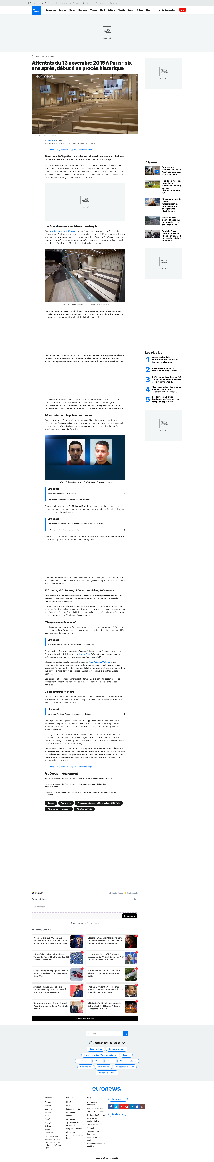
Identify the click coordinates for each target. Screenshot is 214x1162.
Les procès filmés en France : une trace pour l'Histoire (69, 714)
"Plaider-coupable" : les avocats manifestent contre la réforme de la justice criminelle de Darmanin (80, 793)
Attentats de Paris (84, 809)
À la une (151, 162)
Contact (90, 1128)
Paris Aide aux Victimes (99, 662)
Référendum (85, 1067)
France (52, 56)
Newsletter (116, 1114)
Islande (126, 1055)
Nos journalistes (51, 1136)
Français (33, 3)
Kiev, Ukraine (103, 1067)
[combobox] (120, 3)
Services (69, 1098)
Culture (111, 10)
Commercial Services (95, 1108)
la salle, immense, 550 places (63, 231)
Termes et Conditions (95, 1112)
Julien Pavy (51, 140)
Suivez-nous (71, 1116)
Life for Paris (84, 654)
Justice (51, 803)
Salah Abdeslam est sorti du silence (62, 493)
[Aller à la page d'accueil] (36, 10)
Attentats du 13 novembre (59, 809)
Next (102, 10)
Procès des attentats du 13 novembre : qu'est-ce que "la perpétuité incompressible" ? (79, 778)
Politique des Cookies (96, 1115)
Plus (89, 1098)
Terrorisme (66, 803)
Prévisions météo (73, 1109)
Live (182, 10)
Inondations (83, 1061)
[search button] (108, 3)
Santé (130, 10)
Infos (37, 56)
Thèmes (48, 1098)
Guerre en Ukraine (116, 1049)
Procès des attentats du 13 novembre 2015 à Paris (99, 803)
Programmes (50, 1133)
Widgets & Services (74, 1128)
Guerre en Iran (96, 1049)
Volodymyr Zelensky (125, 1067)
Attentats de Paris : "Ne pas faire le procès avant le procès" (71, 644)
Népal (97, 1061)
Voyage (93, 10)
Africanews (70, 1132)
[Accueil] (32, 56)
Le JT (68, 1105)
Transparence (92, 1124)
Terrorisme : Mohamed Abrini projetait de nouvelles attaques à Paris (75, 523)
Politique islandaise (107, 1073)
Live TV (69, 1102)
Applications (71, 1119)
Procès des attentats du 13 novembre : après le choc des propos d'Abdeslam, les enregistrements (77, 785)
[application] (85, 104)
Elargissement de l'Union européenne (100, 1055)
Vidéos (139, 10)
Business (82, 10)
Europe (62, 10)
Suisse (110, 1061)
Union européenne (128, 1061)
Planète (121, 10)
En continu (51, 10)
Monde (72, 10)
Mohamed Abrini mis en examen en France (65, 530)
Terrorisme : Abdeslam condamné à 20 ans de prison (69, 499)
